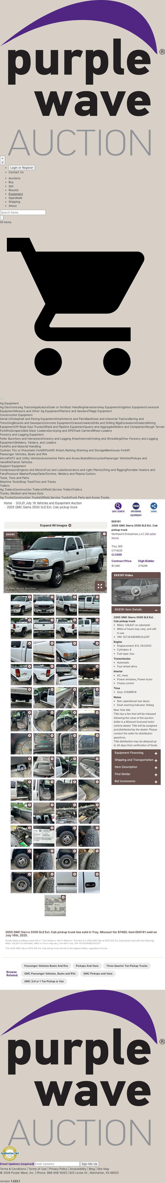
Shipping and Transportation (134, 759)
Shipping (14, 201)
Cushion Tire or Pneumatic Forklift (23, 450)
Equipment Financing (129, 752)
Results (13, 190)
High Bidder (146, 561)
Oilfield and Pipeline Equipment (63, 426)
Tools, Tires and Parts (14, 477)
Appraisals (15, 197)
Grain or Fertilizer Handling (66, 407)
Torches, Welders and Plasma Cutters (71, 473)
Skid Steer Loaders (35, 430)
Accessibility (78, 1169)
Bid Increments (125, 781)
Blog (92, 1169)
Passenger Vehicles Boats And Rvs (46, 965)
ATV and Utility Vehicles (26, 458)
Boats (84, 458)
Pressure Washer (17, 473)
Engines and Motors (31, 470)
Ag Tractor (26, 407)
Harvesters (91, 407)
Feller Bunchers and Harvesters (21, 438)
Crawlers (87, 423)
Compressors (9, 470)
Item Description (126, 767)
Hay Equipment (109, 407)
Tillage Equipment (100, 411)
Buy (11, 182)
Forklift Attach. (55, 450)
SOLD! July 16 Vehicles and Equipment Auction (49, 503)
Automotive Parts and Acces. (61, 458)
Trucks (105, 497)
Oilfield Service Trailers (57, 489)
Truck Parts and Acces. (85, 497)
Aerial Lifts (7, 418)
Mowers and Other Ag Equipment (37, 411)
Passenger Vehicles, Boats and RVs (23, 454)
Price (121, 561)
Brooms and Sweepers (28, 423)
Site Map (103, 1169)
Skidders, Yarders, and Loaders (35, 442)
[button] (82, 388)
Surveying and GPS (60, 430)
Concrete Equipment (57, 423)
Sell (11, 186)
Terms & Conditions (13, 1169)
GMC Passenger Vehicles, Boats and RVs (50, 973)
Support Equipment (13, 466)
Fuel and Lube (54, 470)
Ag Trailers (7, 489)
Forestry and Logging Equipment (22, 434)
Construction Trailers (28, 489)
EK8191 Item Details (128, 609)
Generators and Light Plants (83, 470)
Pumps (33, 473)
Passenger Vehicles (118, 458)
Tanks (42, 473)
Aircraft (5, 458)
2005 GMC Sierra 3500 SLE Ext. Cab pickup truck (42, 507)
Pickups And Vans (87, 965)
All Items (5, 222)
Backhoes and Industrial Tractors (107, 418)
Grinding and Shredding (105, 438)
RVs (8, 462)
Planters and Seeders (74, 411)
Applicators (40, 407)
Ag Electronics (9, 407)
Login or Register (21, 167)
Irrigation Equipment (132, 407)
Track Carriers (82, 430)
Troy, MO (117, 546)
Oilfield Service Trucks (55, 497)
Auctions (14, 178)
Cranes (76, 423)
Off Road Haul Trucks (28, 426)
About (13, 205)
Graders (141, 423)
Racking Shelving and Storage (85, 450)
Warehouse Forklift (117, 450)
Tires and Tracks (45, 481)
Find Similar (122, 774)
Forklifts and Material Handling (20, 446)
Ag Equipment (9, 403)
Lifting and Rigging (114, 470)
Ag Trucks (6, 497)
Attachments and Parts (70, 418)
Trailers (5, 485)
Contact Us (16, 172)
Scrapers (17, 430)
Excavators (128, 423)
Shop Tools (26, 481)
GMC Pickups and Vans (98, 973)
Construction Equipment (16, 415)
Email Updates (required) (17, 1164)
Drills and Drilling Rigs (107, 423)
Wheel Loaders (102, 430)
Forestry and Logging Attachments (65, 438)
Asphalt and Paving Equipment (34, 418)
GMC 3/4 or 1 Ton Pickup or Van (44, 981)
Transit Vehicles (21, 462)
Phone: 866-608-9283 (52, 1172)
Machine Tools (9, 481)
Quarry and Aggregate (99, 426)
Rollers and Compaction (130, 426)
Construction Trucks (26, 497)
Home (8, 503)
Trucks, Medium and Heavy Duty (21, 493)
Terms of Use (38, 1169)
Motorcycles (96, 458)
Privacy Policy (58, 1169)
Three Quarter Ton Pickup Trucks (127, 965)
